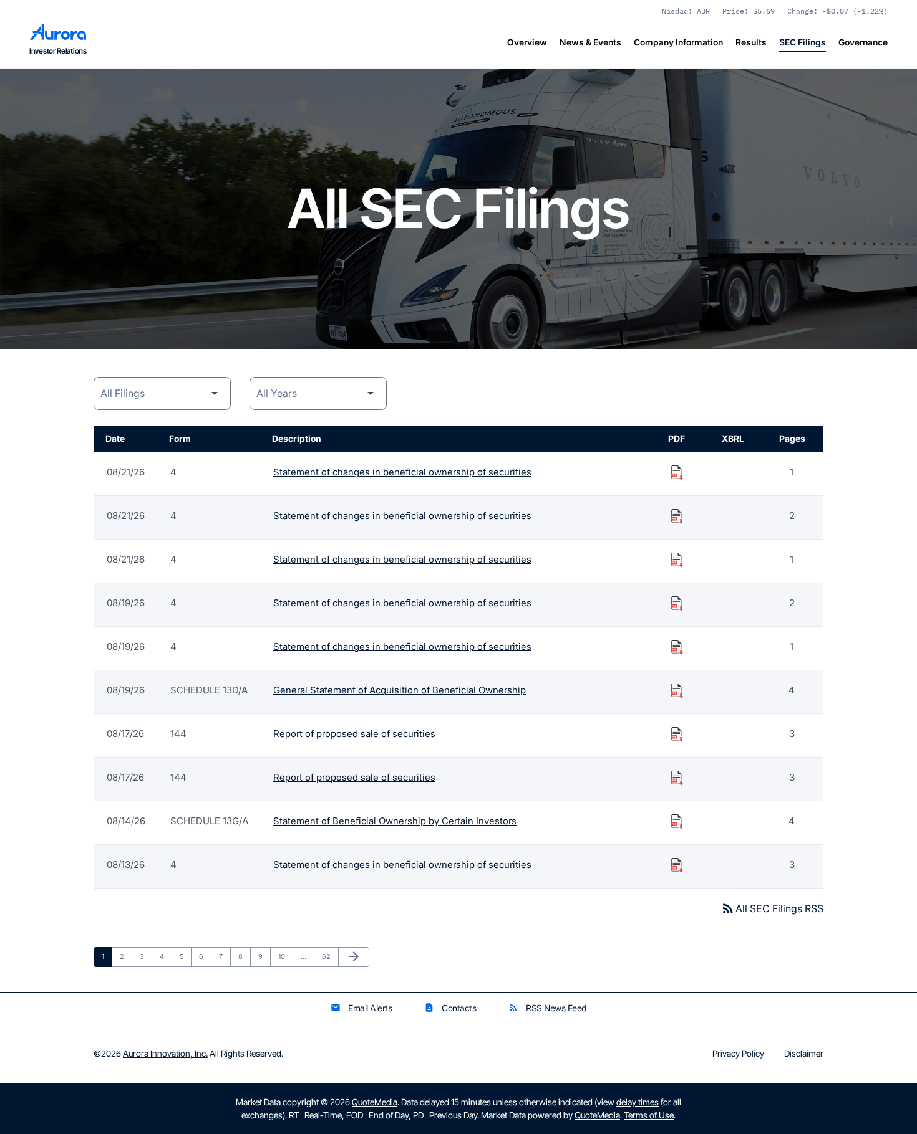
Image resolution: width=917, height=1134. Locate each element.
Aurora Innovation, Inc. (165, 1053)
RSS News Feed (547, 1008)
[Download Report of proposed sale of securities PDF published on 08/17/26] (676, 734)
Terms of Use (649, 1115)
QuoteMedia (374, 1102)
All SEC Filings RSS (771, 908)
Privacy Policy (738, 1053)
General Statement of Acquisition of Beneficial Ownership (399, 690)
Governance (863, 42)
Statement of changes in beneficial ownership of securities (402, 472)
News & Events (590, 42)
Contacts (450, 1008)
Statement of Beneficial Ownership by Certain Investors (395, 821)
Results (751, 42)
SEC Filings (802, 42)
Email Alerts (361, 1008)
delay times (637, 1102)
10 (285, 956)
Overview (527, 42)
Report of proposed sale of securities (354, 734)
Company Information (678, 42)
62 (329, 956)
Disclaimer (803, 1053)
